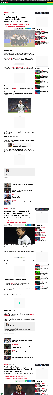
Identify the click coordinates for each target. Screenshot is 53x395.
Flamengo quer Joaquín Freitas (9, 0)
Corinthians (12, 12)
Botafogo (32, 246)
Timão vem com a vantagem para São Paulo (19, 67)
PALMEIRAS (45, 2)
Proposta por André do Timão (18, 0)
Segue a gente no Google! (19, 28)
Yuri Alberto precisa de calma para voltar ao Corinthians (15, 26)
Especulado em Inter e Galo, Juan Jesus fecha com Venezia (16, 220)
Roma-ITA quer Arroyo (26, 0)
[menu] (1, 2)
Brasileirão (13, 283)
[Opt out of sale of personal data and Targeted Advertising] (2, 394)
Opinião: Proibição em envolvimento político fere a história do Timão (18, 24)
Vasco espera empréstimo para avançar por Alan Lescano (16, 222)
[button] (28, 28)
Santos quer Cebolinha (33, 0)
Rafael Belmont (8, 224)
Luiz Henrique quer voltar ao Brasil (41, 0)
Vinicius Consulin (13, 169)
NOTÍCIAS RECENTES (12, 2)
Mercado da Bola (25, 2)
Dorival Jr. (11, 58)
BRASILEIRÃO (18, 2)
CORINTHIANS (40, 2)
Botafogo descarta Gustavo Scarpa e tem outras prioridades (16, 378)
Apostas (35, 2)
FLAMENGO (31, 2)
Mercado (6, 177)
